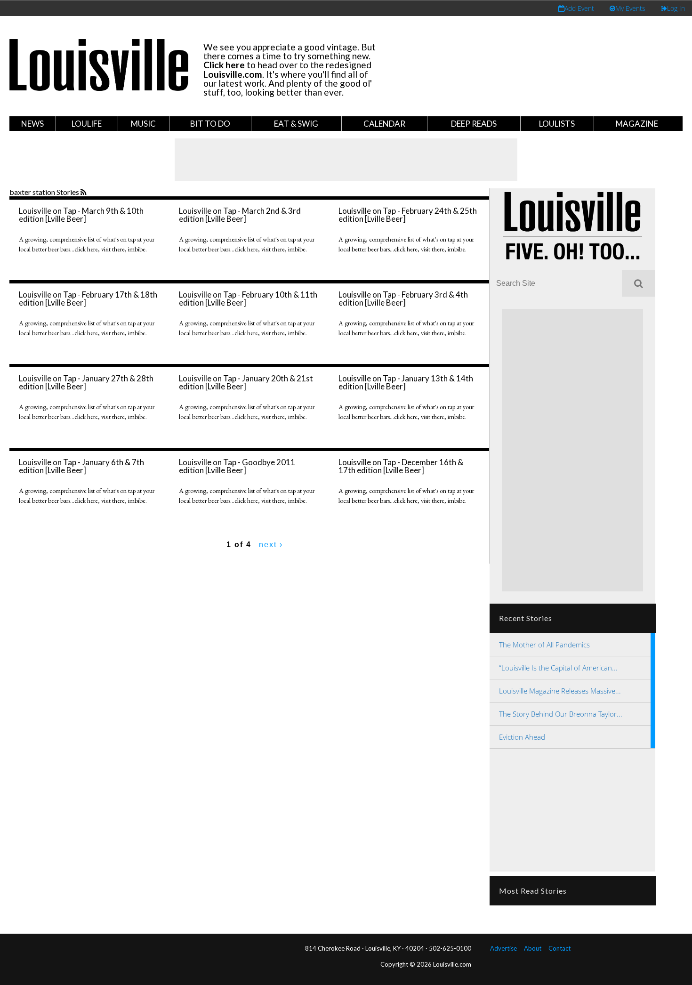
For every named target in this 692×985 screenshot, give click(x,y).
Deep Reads (474, 124)
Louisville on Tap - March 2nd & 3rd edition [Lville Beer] (240, 215)
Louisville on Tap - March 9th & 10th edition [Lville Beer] (81, 215)
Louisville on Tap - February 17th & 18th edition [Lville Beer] (88, 298)
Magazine (637, 124)
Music (143, 124)
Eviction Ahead (522, 737)
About (532, 948)
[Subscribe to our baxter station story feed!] (84, 192)
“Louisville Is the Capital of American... (558, 667)
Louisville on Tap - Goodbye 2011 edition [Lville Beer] (237, 466)
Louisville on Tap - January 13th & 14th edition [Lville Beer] (405, 382)
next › (271, 545)
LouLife (87, 124)
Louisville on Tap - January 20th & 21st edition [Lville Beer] (246, 382)
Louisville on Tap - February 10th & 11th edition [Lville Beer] (248, 298)
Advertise (503, 948)
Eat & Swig (296, 124)
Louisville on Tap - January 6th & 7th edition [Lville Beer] (81, 466)
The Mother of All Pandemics (544, 644)
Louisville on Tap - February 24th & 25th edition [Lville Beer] (407, 215)
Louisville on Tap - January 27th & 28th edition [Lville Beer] (86, 382)
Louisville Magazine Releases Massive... (560, 690)
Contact (559, 948)
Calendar (384, 124)
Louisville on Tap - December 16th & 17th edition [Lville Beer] (400, 466)
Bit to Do (210, 124)
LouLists (557, 124)
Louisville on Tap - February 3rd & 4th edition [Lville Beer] (403, 298)
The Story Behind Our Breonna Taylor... (560, 714)
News (32, 124)
